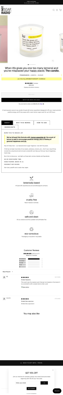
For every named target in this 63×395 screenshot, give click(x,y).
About (7, 122)
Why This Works (23, 122)
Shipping (26, 87)
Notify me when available (31, 99)
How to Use (42, 122)
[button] (29, 83)
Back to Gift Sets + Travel (33, 363)
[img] (25, 277)
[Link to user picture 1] (25, 290)
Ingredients (9, 127)
